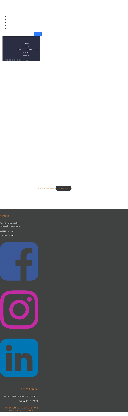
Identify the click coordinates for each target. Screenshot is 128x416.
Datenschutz (25, 408)
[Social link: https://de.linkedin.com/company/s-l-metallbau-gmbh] (20, 382)
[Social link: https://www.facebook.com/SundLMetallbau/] (20, 285)
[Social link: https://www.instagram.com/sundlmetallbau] (20, 334)
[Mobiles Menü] (38, 34)
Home (40, 16)
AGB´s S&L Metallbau (46, 188)
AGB (36, 408)
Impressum (10, 408)
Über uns (40, 19)
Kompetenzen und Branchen (40, 22)
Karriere (40, 25)
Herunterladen (63, 188)
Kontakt (40, 28)
